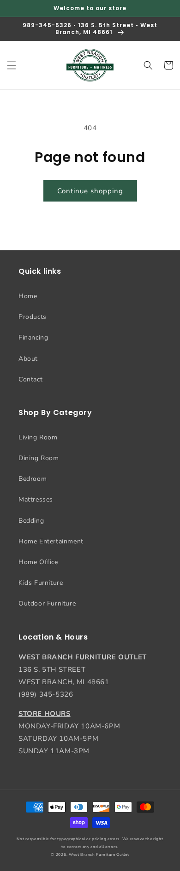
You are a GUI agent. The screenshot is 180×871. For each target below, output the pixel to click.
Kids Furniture (40, 582)
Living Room (38, 437)
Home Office (38, 562)
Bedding (31, 520)
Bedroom (32, 478)
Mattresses (35, 499)
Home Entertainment (51, 541)
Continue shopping (90, 191)
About (28, 358)
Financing (33, 337)
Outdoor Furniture (47, 603)
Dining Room (38, 458)
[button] (11, 65)
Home (27, 296)
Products (32, 316)
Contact (30, 379)
